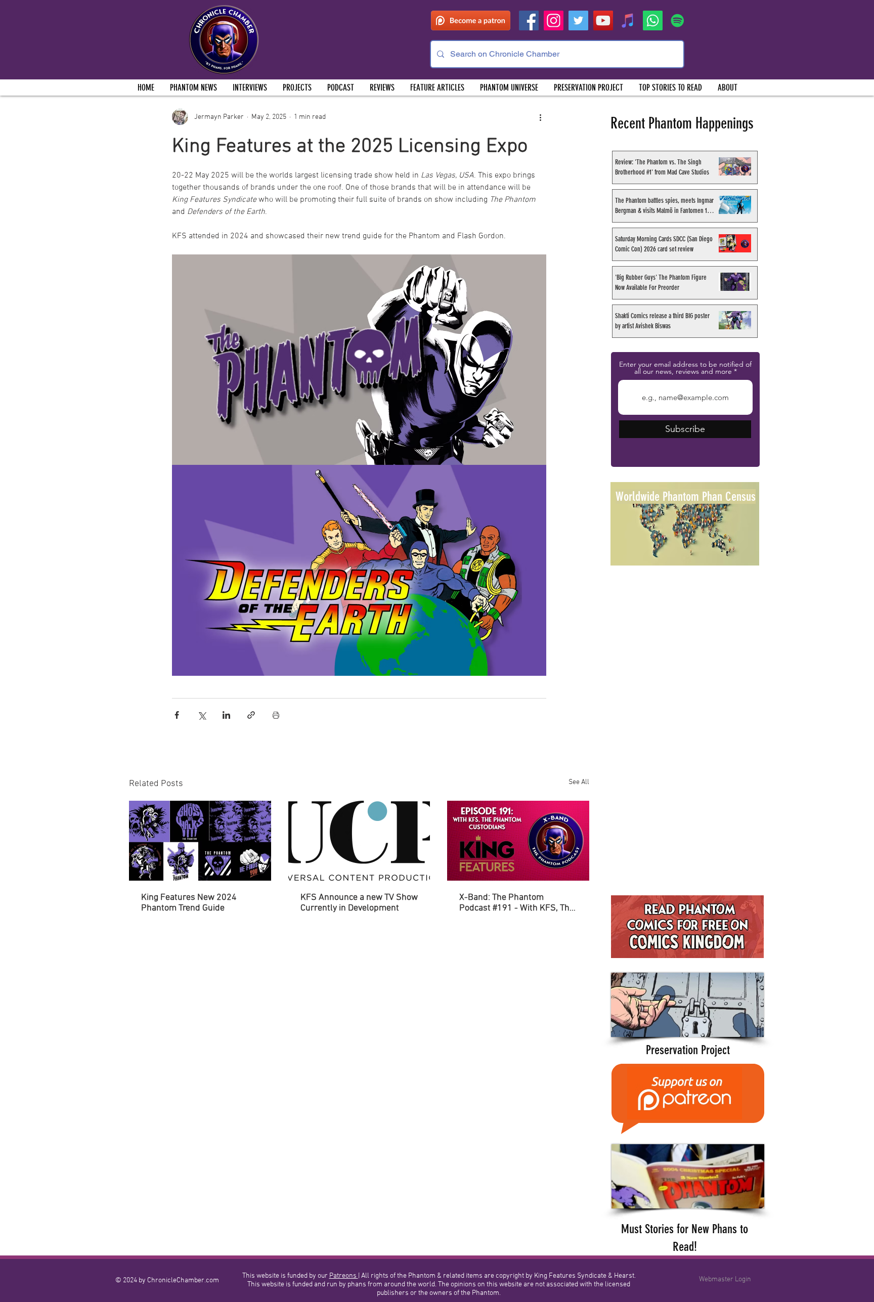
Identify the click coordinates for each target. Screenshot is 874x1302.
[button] (297, 87)
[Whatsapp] (653, 20)
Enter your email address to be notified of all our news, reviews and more (685, 368)
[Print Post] (276, 715)
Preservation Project (688, 1050)
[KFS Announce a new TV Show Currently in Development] (359, 841)
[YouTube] (603, 20)
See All (579, 782)
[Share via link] (251, 715)
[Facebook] (529, 20)
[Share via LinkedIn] (226, 715)
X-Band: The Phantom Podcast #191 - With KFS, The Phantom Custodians (516, 903)
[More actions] (540, 117)
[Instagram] (553, 20)
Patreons (343, 1276)
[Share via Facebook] (177, 715)
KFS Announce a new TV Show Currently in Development (359, 903)
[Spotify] (677, 20)
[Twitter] (578, 20)
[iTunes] (628, 20)
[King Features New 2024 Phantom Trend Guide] (200, 841)
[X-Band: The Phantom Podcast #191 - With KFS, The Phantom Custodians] (518, 841)
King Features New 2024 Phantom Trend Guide (189, 903)
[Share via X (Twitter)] (201, 715)
